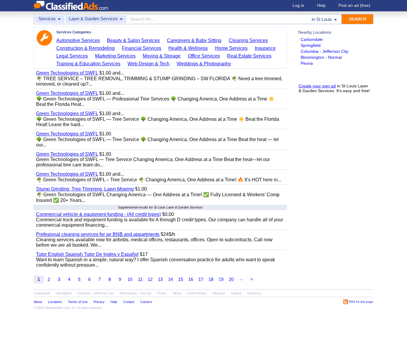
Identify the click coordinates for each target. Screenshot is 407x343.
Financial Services (141, 48)
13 (160, 279)
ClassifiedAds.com (57, 307)
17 (200, 279)
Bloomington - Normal (321, 57)
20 (231, 279)
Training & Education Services (88, 63)
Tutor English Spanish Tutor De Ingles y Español (87, 254)
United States (197, 293)
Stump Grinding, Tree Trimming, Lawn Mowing (85, 188)
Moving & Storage (162, 55)
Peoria (307, 63)
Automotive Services (78, 40)
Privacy (99, 302)
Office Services (204, 55)
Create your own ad (317, 86)
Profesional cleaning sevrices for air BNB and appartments (97, 234)
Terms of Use (78, 302)
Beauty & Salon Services (133, 40)
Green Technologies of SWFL (67, 72)
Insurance (265, 48)
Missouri (219, 293)
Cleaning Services (248, 40)
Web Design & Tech (149, 63)
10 (130, 279)
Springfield (311, 45)
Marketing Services (115, 55)
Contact (128, 302)
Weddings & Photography (204, 63)
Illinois (177, 293)
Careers (146, 302)
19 (221, 279)
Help (321, 5)
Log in (298, 5)
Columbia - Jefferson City (324, 51)
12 (150, 279)
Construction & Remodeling (85, 48)
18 (211, 279)
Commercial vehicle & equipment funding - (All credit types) (98, 214)
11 (140, 279)
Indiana (236, 293)
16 (190, 279)
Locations (55, 302)
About (38, 302)
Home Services (231, 48)
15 (180, 279)
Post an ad (354, 5)
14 (170, 279)
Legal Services (72, 55)
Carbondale (312, 39)
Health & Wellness (188, 48)
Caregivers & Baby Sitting (194, 40)
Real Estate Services (249, 55)
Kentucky (254, 293)
